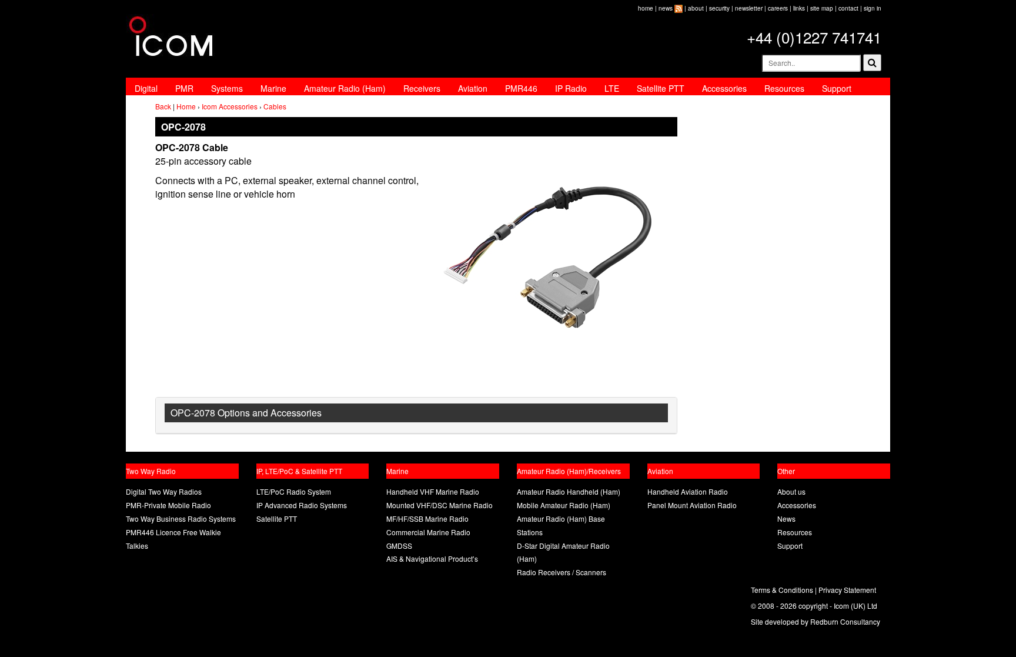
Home (186, 106)
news (666, 8)
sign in (872, 8)
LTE (611, 88)
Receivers (421, 88)
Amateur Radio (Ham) (345, 88)
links (799, 8)
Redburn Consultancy (845, 621)
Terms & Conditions (782, 590)
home (645, 8)
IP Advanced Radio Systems (301, 505)
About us (791, 491)
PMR (184, 88)
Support (836, 88)
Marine (273, 88)
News (786, 518)
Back (163, 106)
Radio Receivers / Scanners (561, 572)
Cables (274, 106)
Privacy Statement (847, 590)
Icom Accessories (230, 106)
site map (821, 8)
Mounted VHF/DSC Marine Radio (439, 505)
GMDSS (399, 546)
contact (848, 8)
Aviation (472, 88)
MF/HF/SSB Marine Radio (427, 518)
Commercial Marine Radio (428, 532)
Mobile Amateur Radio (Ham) (563, 505)
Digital (146, 88)
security (719, 8)
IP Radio (571, 88)
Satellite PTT (660, 88)
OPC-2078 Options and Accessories (246, 412)
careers (778, 8)
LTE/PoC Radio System (293, 491)
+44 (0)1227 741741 (814, 37)
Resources (784, 88)
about (696, 8)
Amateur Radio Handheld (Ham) (568, 491)
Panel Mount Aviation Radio (692, 505)
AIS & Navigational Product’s (432, 558)
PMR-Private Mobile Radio (168, 505)
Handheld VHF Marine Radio (432, 491)
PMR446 (521, 88)
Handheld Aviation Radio (687, 491)
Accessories (724, 88)
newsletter (749, 8)
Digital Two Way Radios (164, 491)
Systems (227, 88)
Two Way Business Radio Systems (181, 518)
